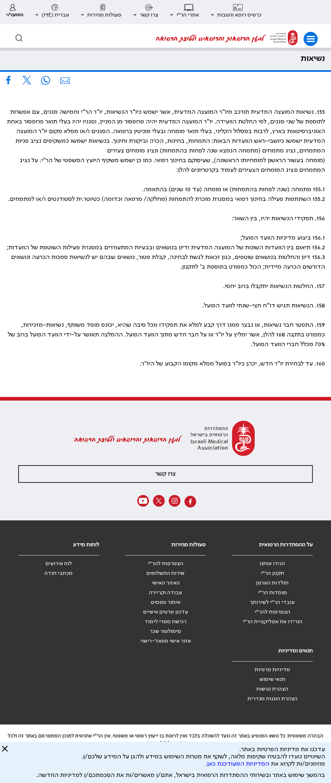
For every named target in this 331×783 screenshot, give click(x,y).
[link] (14, 12)
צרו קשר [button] (165, 474)
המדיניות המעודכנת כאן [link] (238, 764)
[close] (5, 752)
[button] (236, 12)
